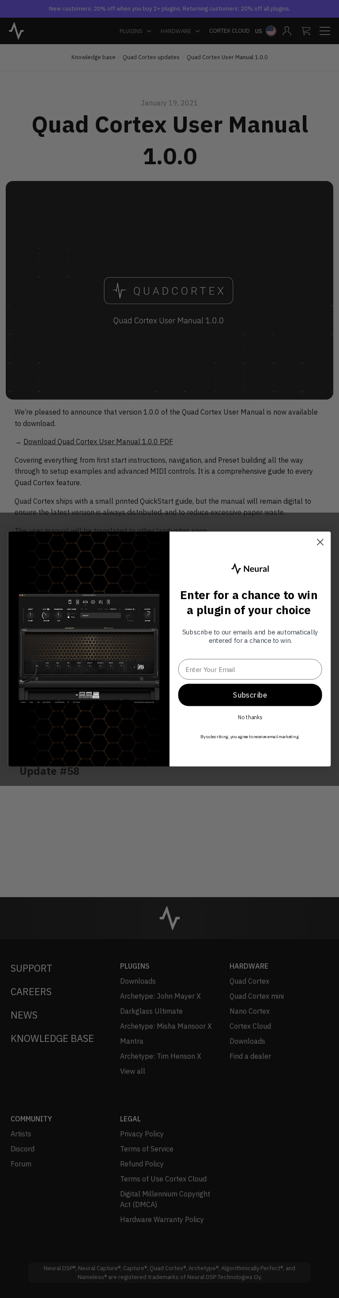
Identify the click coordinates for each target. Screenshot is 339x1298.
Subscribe (250, 694)
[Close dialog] (320, 542)
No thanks (250, 717)
